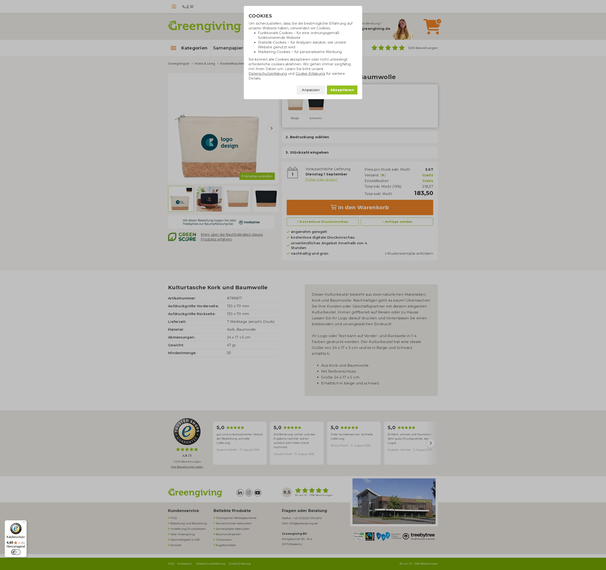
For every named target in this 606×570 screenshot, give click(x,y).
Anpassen (311, 90)
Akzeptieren (342, 90)
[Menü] (24, 523)
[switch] (16, 552)
